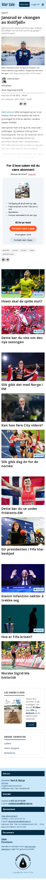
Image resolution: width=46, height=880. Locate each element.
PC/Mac (37, 707)
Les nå (31, 724)
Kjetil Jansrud (7, 112)
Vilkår (4, 839)
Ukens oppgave (11, 748)
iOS (32, 710)
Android (30, 713)
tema (32, 250)
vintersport (8, 254)
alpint (15, 250)
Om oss (4, 783)
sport (24, 250)
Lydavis (7, 743)
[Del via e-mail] (25, 103)
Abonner (24, 4)
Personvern (6, 842)
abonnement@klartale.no (19, 821)
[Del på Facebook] (21, 103)
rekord (6, 250)
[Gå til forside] (8, 4)
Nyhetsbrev (9, 753)
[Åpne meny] (43, 4)
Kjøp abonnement (9, 816)
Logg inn (35, 4)
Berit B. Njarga (18, 780)
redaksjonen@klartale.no (20, 803)
